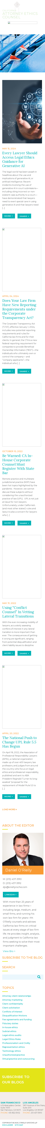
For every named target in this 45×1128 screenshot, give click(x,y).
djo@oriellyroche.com (15, 887)
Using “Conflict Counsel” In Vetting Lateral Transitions (18, 611)
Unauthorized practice (13, 1055)
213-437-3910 (36, 1113)
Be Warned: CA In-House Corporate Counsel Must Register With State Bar (18, 464)
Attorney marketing (12, 1000)
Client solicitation (11, 1008)
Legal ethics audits (11, 1035)
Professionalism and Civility (16, 1043)
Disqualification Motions (14, 1015)
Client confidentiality (12, 1004)
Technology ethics (11, 1051)
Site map (19, 1125)
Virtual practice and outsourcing (18, 1059)
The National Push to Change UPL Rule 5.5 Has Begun (19, 742)
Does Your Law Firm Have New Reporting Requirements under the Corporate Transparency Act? (19, 309)
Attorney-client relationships (16, 996)
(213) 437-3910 (14, 879)
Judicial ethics (9, 1031)
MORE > (8, 216)
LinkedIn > (10, 894)
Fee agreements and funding (17, 1019)
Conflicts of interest (12, 1011)
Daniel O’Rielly (18, 870)
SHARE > (24, 216)
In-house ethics (10, 1027)
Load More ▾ (9, 809)
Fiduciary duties (10, 1023)
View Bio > (9, 951)
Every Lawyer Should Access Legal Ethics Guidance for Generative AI (19, 159)
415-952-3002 (14, 1113)
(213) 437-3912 (13, 883)
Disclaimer (7, 1125)
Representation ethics (13, 1047)
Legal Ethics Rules (11, 1039)
